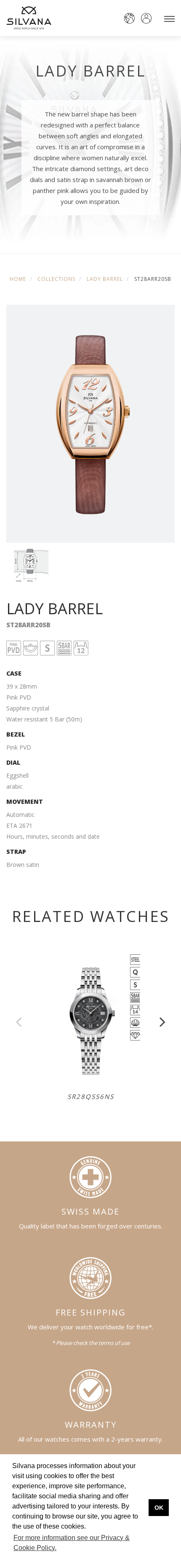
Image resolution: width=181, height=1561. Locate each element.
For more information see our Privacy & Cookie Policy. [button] (71, 1542)
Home (18, 279)
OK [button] (158, 1507)
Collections (56, 279)
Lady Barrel (105, 279)
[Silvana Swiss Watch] (28, 17)
